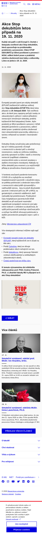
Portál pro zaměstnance (25, 477)
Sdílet (11, 318)
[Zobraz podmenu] (36, 440)
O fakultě (6, 441)
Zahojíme (13, 246)
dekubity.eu (13, 252)
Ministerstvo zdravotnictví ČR (19, 224)
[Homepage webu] (11, 4)
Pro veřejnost (8, 462)
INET (11, 477)
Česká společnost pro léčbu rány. (17, 261)
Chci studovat (8, 447)
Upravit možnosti (12, 519)
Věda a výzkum (8, 455)
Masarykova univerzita (16, 491)
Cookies (18, 494)
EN (29, 4)
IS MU (4, 477)
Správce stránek (8, 494)
